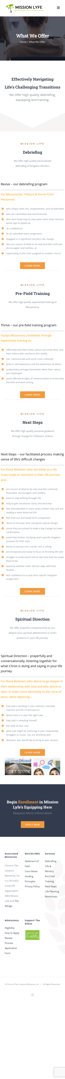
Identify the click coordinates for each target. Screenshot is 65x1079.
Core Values (31, 871)
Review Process (9, 940)
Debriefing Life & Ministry (50, 866)
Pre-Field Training (50, 879)
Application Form (11, 950)
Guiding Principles (30, 879)
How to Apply (12, 932)
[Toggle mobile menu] (58, 7)
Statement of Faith (32, 864)
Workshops (51, 896)
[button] (7, 767)
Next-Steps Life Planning (52, 889)
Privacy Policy (32, 886)
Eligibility (10, 927)
